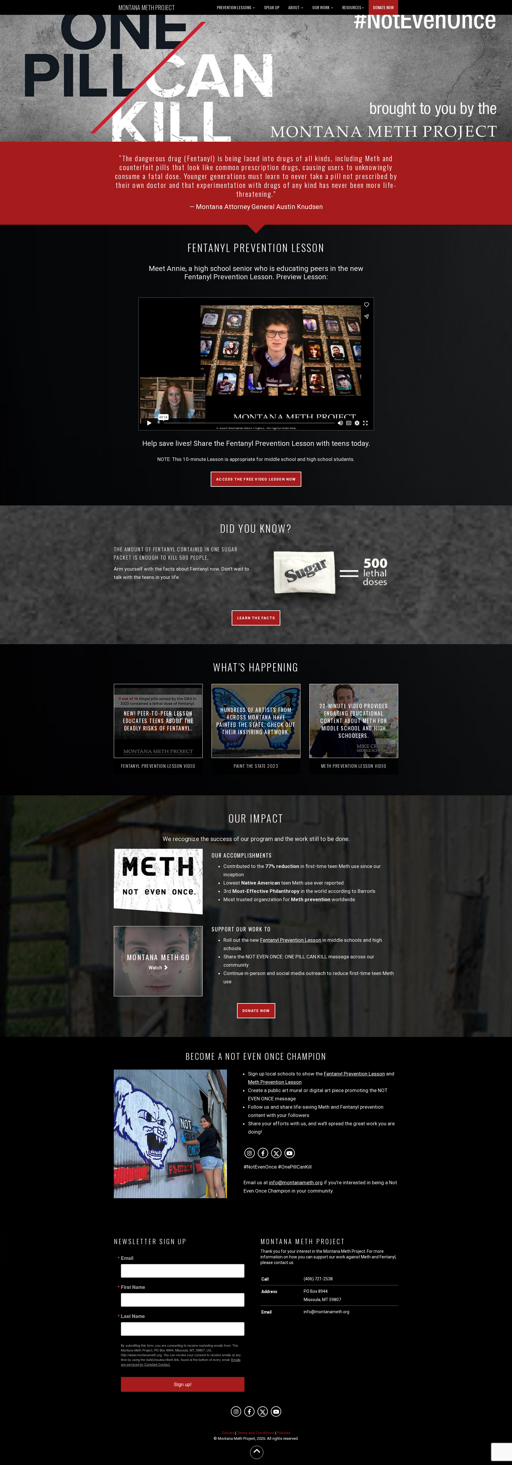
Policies (283, 1433)
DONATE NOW (383, 7)
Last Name (133, 1316)
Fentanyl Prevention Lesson (290, 940)
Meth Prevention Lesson (275, 1082)
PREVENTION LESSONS (234, 7)
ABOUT (294, 7)
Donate (228, 1433)
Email (127, 1258)
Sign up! (182, 1384)
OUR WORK (321, 7)
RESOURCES (351, 7)
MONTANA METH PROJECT (146, 7)
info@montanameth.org (296, 1182)
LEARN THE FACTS (256, 618)
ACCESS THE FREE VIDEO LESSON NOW (256, 479)
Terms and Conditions (255, 1433)
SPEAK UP (271, 7)
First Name (133, 1287)
